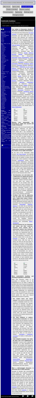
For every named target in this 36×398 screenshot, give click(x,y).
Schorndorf (19, 65)
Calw (2, 70)
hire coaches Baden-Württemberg (6, 113)
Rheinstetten (3, 47)
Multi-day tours (28, 12)
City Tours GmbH (7, 396)
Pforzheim (3, 57)
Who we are (6, 6)
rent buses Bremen (4, 120)
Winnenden (20, 90)
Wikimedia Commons (24, 25)
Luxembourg (21, 160)
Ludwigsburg (3, 98)
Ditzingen (3, 85)
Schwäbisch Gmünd (28, 91)
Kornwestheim (4, 99)
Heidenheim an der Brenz (26, 66)
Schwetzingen (3, 76)
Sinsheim (3, 77)
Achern (2, 80)
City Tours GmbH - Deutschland (14, 22)
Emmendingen (25, 57)
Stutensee (3, 48)
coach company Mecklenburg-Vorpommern (6, 126)
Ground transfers (8, 12)
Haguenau (3, 82)
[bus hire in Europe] (6, 147)
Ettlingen (3, 45)
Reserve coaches (24, 9)
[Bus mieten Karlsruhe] (1, 30)
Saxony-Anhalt (16, 359)
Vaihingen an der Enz (5, 71)
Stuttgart (3, 106)
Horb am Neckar (16, 45)
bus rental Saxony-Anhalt (5, 137)
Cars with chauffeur (27, 6)
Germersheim (3, 56)
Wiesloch (3, 66)
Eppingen (3, 67)
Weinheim (3, 108)
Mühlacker (3, 62)
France (2, 39)
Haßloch (2, 69)
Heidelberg (3, 81)
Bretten (2, 53)
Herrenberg (3, 90)
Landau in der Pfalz (4, 60)
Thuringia (27, 360)
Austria (2, 41)
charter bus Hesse (4, 123)
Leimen (2, 75)
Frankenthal (3, 97)
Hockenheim (3, 65)
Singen (19, 76)
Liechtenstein (3, 36)
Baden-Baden (3, 61)
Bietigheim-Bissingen (5, 86)
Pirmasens (3, 107)
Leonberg (3, 84)
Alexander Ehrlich (15, 396)
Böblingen (3, 95)
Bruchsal (3, 51)
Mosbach (3, 103)
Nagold (2, 91)
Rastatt (2, 52)
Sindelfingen (3, 93)
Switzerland (3, 34)
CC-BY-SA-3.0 (14, 25)
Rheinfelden (15, 63)
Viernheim (3, 102)
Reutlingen (26, 63)
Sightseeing (18, 12)
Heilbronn (3, 104)
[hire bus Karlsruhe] (3, 30)
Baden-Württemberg (17, 107)
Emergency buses (18, 15)
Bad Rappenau (4, 94)
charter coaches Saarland (6, 134)
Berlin (31, 360)
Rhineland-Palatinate (5, 35)
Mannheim (3, 89)
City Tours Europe (21, 154)
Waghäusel (3, 58)
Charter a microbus (12, 9)
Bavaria (2, 40)
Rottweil (25, 85)
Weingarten (3, 49)
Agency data (15, 6)
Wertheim (31, 52)
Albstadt (20, 54)
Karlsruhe (15, 238)
